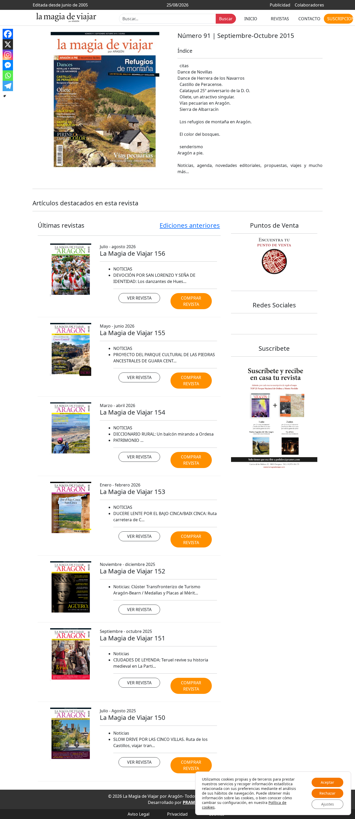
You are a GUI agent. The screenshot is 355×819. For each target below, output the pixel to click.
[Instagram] (8, 55)
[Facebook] (8, 34)
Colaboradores (309, 5)
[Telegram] (8, 86)
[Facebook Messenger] (8, 65)
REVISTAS (280, 18)
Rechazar (327, 793)
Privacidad (177, 814)
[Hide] (5, 96)
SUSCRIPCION (340, 18)
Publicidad (280, 5)
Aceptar (327, 782)
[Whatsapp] (8, 75)
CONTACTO (309, 18)
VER (139, 298)
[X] (8, 44)
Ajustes (327, 804)
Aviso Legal (138, 814)
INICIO (250, 18)
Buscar (226, 18)
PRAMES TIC (195, 802)
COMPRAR (191, 301)
